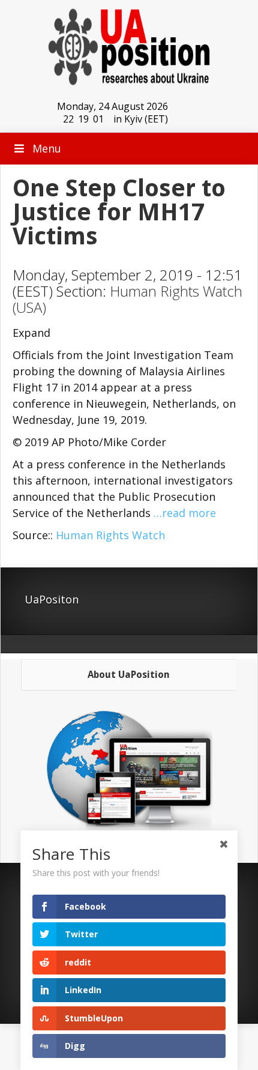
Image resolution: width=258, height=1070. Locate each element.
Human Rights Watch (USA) (127, 299)
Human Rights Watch (110, 535)
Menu (46, 148)
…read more (185, 513)
